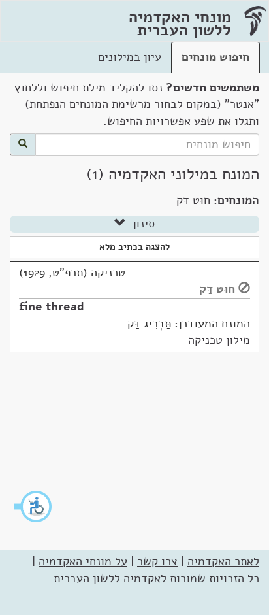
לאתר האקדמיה (223, 561)
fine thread (51, 306)
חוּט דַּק (217, 289)
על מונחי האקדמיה (83, 561)
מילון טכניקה (219, 340)
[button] (33, 506)
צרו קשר (157, 561)
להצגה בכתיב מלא (134, 247)
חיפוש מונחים (215, 57)
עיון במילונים (129, 57)
